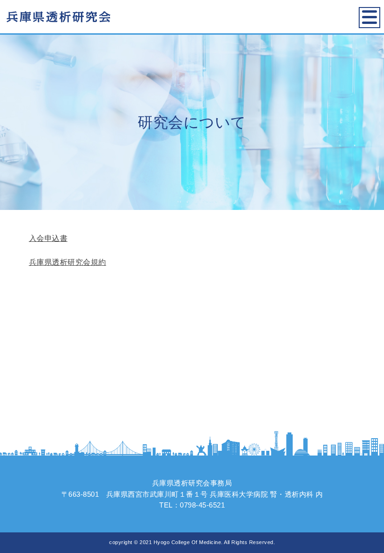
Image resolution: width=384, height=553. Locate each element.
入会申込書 (48, 238)
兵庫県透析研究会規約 (67, 262)
